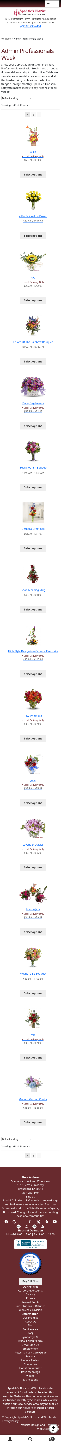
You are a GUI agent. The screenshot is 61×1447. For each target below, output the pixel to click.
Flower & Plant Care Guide (30, 1352)
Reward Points (30, 1302)
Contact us (30, 1364)
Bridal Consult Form (30, 1341)
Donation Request (30, 1368)
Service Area (30, 1329)
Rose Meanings (30, 1372)
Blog (30, 1325)
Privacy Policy (10, 1421)
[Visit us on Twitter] (38, 1221)
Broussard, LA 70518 (30, 1189)
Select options (33, 174)
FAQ (30, 1333)
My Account (10, 1439)
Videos (30, 1376)
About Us (30, 1321)
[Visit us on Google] (14, 1221)
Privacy (30, 1298)
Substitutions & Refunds (30, 1306)
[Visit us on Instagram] (26, 1226)
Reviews (30, 1356)
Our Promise (30, 1317)
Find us (30, 1196)
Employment (30, 1348)
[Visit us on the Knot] (19, 1226)
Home (8, 38)
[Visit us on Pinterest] (30, 1221)
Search (30, 1439)
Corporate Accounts (30, 1290)
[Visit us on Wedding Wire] (34, 1226)
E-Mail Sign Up (30, 1345)
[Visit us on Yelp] (47, 1221)
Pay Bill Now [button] (30, 1281)
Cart (47, 1437)
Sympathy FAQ (30, 1337)
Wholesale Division (30, 1310)
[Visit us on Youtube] (55, 1221)
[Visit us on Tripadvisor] (22, 1221)
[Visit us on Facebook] (6, 1221)
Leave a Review (30, 1360)
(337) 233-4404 (32, 26)
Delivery (30, 1294)
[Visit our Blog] (42, 1226)
